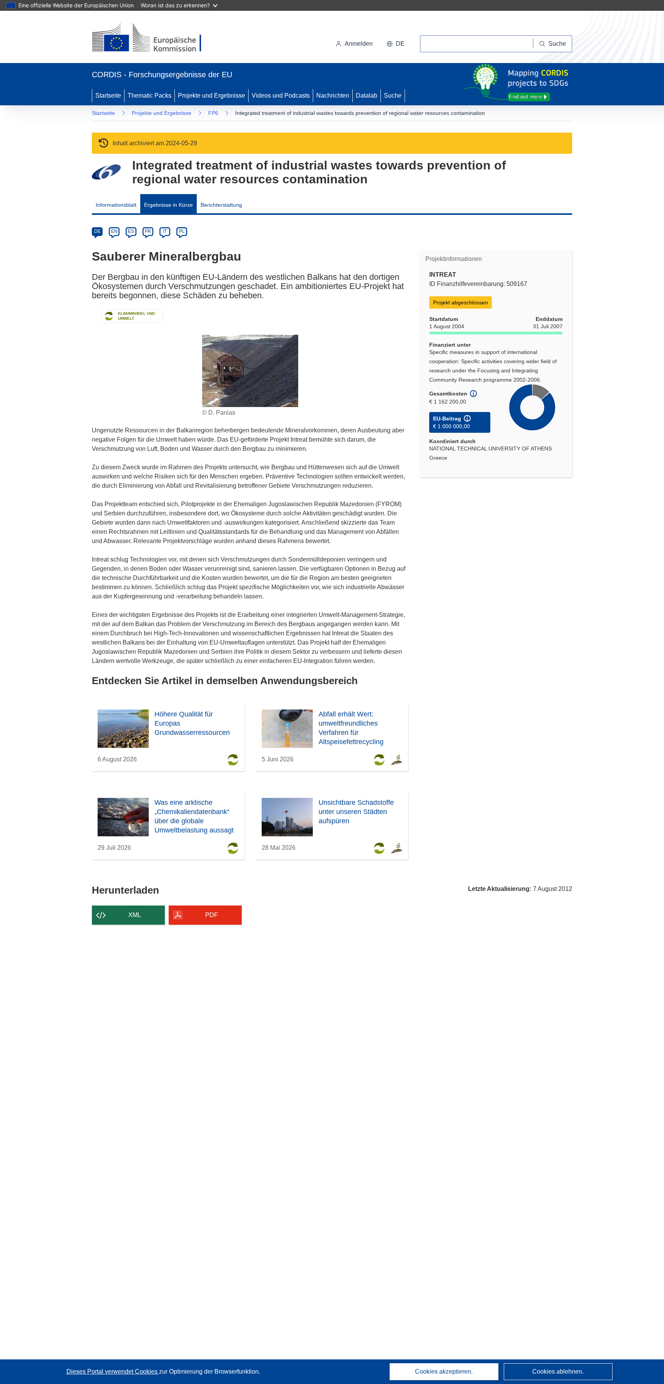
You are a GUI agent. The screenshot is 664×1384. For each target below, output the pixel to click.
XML (134, 915)
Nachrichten (332, 95)
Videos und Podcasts (281, 95)
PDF (211, 915)
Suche (393, 95)
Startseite (108, 95)
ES (131, 231)
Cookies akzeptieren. (444, 1371)
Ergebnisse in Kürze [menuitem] (168, 205)
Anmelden (359, 43)
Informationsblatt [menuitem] (116, 205)
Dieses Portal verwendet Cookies (112, 1371)
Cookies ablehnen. (558, 1371)
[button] (395, 43)
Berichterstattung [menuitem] (221, 205)
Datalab (366, 95)
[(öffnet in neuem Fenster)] (154, 38)
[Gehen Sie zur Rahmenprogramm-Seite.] (106, 171)
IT (165, 231)
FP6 (213, 113)
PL (182, 231)
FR (148, 231)
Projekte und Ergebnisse (211, 95)
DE (97, 231)
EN (114, 231)
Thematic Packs (149, 95)
